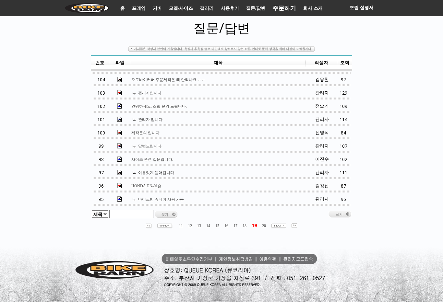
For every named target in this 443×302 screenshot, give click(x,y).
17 (235, 226)
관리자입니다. (150, 93)
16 (226, 226)
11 (181, 226)
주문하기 (284, 8)
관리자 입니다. (150, 119)
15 (217, 226)
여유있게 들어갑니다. (156, 172)
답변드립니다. (150, 146)
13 (199, 226)
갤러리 (207, 8)
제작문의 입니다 (145, 133)
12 (190, 226)
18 (244, 226)
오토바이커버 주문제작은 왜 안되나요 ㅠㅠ (168, 79)
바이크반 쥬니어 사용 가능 (161, 199)
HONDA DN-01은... (147, 186)
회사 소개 (313, 8)
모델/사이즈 (181, 8)
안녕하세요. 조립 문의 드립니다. (159, 106)
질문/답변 (256, 8)
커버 (157, 8)
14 (208, 226)
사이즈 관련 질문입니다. (152, 159)
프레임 (139, 8)
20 (264, 226)
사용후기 (230, 8)
